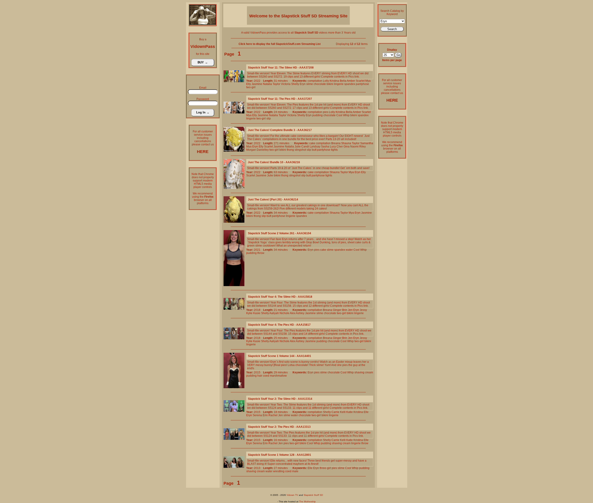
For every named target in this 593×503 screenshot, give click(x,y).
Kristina (334, 80)
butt (314, 149)
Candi (305, 146)
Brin (344, 310)
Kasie (256, 313)
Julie (298, 146)
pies (325, 112)
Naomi (354, 146)
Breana (336, 143)
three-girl (325, 468)
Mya (368, 80)
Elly (248, 84)
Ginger (337, 310)
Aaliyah (274, 313)
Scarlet (360, 80)
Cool (339, 115)
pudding (317, 115)
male (295, 471)
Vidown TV (292, 495)
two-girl (250, 87)
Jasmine (257, 84)
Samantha (366, 143)
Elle (366, 412)
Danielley (263, 149)
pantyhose (362, 84)
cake (312, 143)
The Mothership (307, 501)
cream (369, 372)
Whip (346, 115)
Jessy (363, 310)
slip (268, 118)
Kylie (249, 313)
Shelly (295, 84)
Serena (257, 415)
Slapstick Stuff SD (313, 495)
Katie (349, 412)
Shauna (346, 143)
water (349, 249)
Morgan (251, 149)
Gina (347, 146)
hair (259, 375)
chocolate (320, 84)
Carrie (335, 412)
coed (266, 375)
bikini (330, 84)
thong (290, 149)
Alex (292, 313)
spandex (349, 84)
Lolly (326, 80)
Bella (343, 80)
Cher (340, 146)
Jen (350, 310)
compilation (315, 80)
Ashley (300, 313)
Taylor (276, 84)
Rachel (273, 415)
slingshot (300, 149)
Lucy (333, 146)
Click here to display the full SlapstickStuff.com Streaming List (280, 44)
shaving (359, 372)
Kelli (343, 412)
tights (334, 149)
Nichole (284, 313)
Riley (362, 146)
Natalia (267, 84)
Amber (351, 80)
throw (260, 253)
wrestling (278, 471)
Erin (265, 415)
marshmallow (278, 375)
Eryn (303, 84)
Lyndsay (315, 146)
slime (309, 84)
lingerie (339, 84)
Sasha (325, 146)
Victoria (285, 84)
